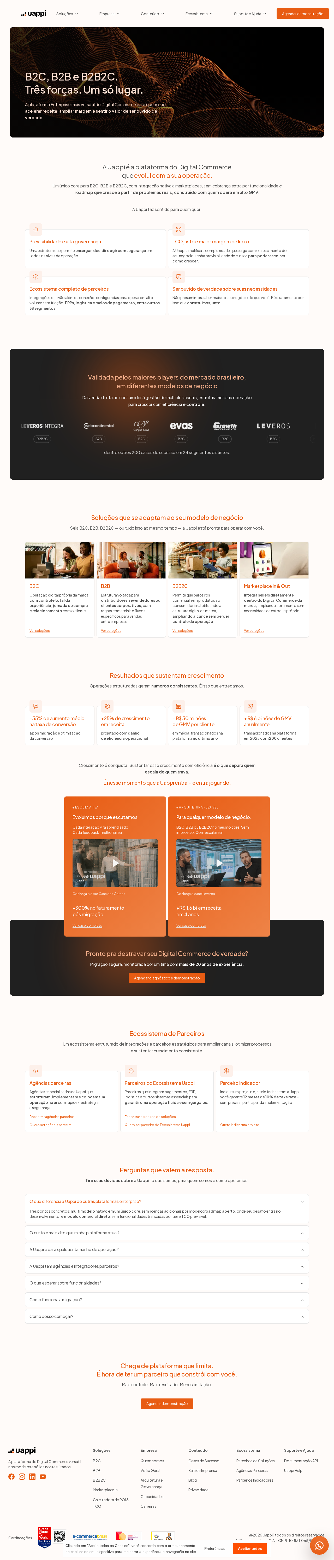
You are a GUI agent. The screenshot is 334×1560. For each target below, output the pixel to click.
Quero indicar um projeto (239, 1125)
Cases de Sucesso (203, 1460)
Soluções (64, 13)
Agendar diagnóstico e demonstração (167, 978)
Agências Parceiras (252, 1470)
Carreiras (148, 1506)
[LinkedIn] (32, 1476)
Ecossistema (197, 13)
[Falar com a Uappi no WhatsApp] (319, 1545)
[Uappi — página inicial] (33, 13)
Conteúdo (150, 13)
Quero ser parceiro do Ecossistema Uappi (157, 1125)
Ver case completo (87, 925)
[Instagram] (22, 1476)
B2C (97, 1460)
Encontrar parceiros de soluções (150, 1117)
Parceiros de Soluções (255, 1460)
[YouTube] (43, 1476)
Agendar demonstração (303, 13)
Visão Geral (150, 1470)
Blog (192, 1480)
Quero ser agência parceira (50, 1125)
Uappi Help (293, 1470)
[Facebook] (11, 1476)
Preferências (214, 1548)
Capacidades (152, 1496)
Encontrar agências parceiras (52, 1117)
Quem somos (152, 1460)
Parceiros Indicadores (254, 1480)
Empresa (107, 13)
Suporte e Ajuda (247, 13)
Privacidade (198, 1489)
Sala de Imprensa (202, 1470)
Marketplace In (105, 1489)
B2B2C (99, 1480)
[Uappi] (47, 1451)
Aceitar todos (250, 1548)
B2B (96, 1470)
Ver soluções (39, 631)
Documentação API (301, 1460)
